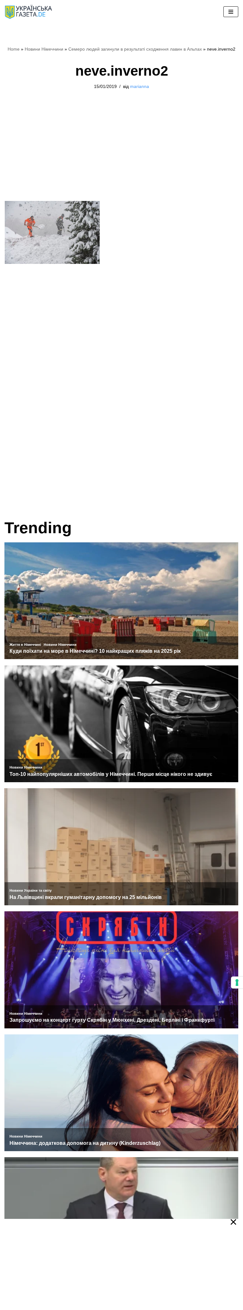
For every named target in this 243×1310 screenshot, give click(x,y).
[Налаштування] (237, 982)
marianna (139, 86)
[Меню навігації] (230, 11)
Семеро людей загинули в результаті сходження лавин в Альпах (135, 49)
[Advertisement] (121, 154)
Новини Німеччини (44, 49)
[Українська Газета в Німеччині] (28, 11)
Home (14, 49)
